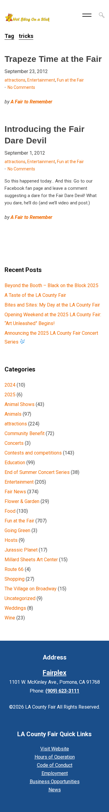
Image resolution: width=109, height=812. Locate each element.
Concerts (14, 443)
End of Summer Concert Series (37, 472)
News (54, 790)
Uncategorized (20, 598)
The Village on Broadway (31, 589)
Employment (54, 773)
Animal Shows (20, 404)
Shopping (15, 579)
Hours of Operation (55, 757)
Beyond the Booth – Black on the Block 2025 (51, 285)
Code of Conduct (54, 765)
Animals (13, 414)
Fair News (15, 492)
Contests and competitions (33, 453)
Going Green (17, 530)
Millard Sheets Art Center (31, 559)
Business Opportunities (55, 781)
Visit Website (54, 749)
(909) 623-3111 (62, 691)
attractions (15, 80)
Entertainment (41, 80)
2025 (10, 395)
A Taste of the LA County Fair (35, 295)
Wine (10, 618)
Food (10, 511)
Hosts (11, 540)
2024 (10, 385)
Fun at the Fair (70, 80)
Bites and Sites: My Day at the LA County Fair (52, 305)
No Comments (21, 87)
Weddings (15, 608)
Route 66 (14, 569)
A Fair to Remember (31, 102)
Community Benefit (25, 433)
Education (15, 462)
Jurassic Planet (21, 550)
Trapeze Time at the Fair (53, 59)
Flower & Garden (22, 501)
